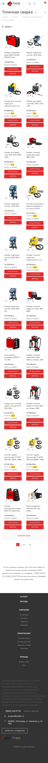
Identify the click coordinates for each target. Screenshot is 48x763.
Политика (24, 648)
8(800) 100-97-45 (13, 711)
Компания (24, 610)
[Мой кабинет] (39, 4)
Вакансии (24, 625)
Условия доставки (24, 642)
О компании (24, 615)
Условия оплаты (24, 638)
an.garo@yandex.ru (16, 716)
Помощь (24, 657)
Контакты (24, 618)
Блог (24, 665)
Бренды (24, 601)
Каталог (24, 597)
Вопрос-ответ (24, 662)
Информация (24, 633)
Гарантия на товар (24, 645)
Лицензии (24, 622)
